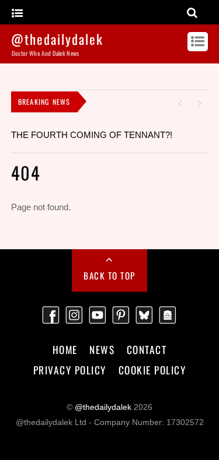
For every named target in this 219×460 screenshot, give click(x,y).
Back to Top (109, 275)
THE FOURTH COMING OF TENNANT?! (91, 135)
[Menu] (17, 14)
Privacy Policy (69, 369)
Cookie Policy (152, 369)
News (101, 349)
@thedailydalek (103, 407)
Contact (147, 349)
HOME (65, 349)
